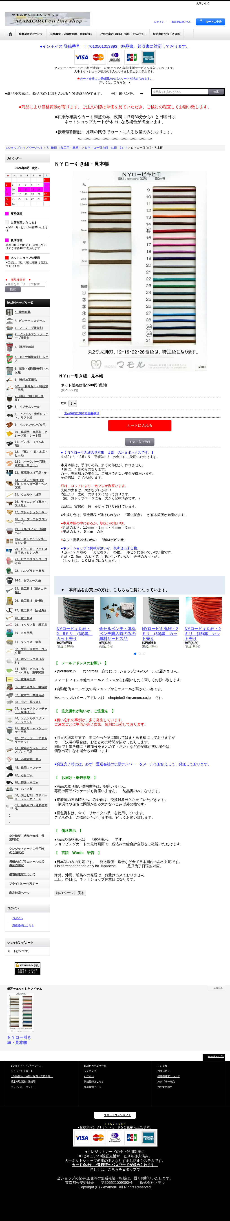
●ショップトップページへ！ (26, 1065)
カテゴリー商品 (166, 1081)
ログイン (159, 21)
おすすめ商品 (164, 1087)
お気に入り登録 (140, 442)
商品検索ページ (19, 892)
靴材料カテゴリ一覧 (95, 1065)
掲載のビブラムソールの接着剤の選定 (26, 863)
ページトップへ (216, 1056)
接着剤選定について (22, 874)
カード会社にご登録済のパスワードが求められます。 (115, 1165)
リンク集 (162, 1065)
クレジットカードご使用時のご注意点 (26, 850)
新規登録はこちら (181, 21)
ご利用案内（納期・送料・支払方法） (32, 1076)
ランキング (90, 1071)
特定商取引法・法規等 (23, 1081)
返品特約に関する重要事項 (81, 413)
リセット (218, 987)
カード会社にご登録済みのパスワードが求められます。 (116, 78)
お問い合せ (163, 1071)
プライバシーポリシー (23, 883)
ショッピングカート (22, 1071)
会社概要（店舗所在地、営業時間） (26, 837)
